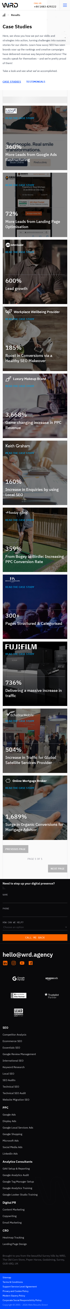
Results (15, 15)
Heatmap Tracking (13, 1237)
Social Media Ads (12, 1147)
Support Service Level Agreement (20, 1286)
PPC (5, 1108)
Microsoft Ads (11, 1140)
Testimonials (35, 81)
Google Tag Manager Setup (18, 1181)
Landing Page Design (15, 1244)
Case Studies (12, 81)
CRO (6, 1230)
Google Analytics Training (17, 1188)
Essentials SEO (11, 1047)
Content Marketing (13, 1209)
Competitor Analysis (14, 1034)
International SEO (13, 1060)
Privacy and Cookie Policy (15, 1291)
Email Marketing (12, 1222)
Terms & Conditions (13, 1282)
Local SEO (8, 1073)
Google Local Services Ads (18, 1127)
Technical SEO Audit (14, 1093)
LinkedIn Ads (10, 1153)
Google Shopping (12, 1134)
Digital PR (9, 1202)
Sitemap (7, 1277)
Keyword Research (14, 1067)
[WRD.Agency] (10, 5)
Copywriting (9, 1216)
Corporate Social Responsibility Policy (22, 1300)
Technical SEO (11, 1086)
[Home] (4, 15)
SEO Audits (9, 1080)
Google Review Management (19, 1054)
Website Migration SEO (16, 1099)
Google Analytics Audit (16, 1175)
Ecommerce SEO (12, 1041)
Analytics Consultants (17, 1161)
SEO (5, 1028)
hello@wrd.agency (28, 954)
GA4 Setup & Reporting (16, 1168)
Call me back (35, 937)
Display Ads (9, 1121)
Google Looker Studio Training (20, 1194)
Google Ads (9, 1114)
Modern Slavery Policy (14, 1295)
